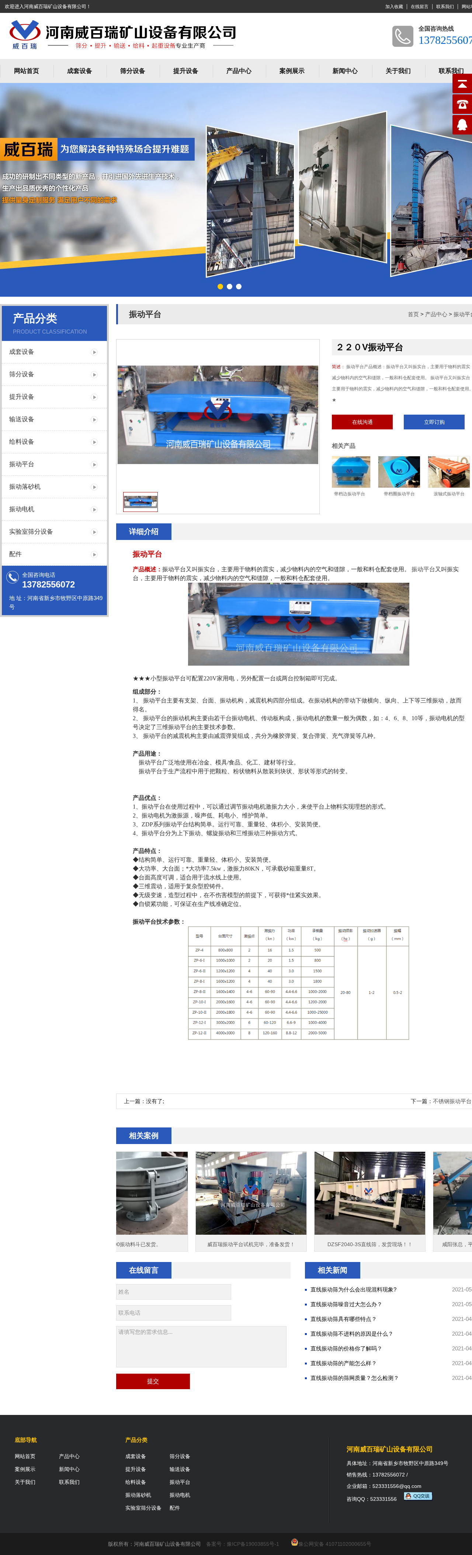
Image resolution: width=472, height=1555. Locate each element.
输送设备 (21, 419)
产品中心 (238, 70)
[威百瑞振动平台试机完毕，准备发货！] (197, 1233)
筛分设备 (132, 70)
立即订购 (434, 422)
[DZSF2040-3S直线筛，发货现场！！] (315, 1233)
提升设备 (185, 70)
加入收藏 (394, 6)
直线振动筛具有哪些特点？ (343, 1319)
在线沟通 (362, 422)
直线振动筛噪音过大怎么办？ (346, 1304)
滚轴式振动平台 (413, 493)
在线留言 (419, 6)
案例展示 (292, 70)
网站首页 (26, 70)
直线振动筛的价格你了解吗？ (346, 1348)
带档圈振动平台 (363, 493)
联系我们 (445, 6)
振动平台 (21, 464)
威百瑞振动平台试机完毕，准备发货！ (197, 1244)
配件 (15, 554)
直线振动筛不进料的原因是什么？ (351, 1334)
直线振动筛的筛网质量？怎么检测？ (354, 1378)
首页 (413, 314)
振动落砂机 (25, 486)
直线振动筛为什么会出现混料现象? (353, 1289)
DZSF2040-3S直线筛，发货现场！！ (315, 1244)
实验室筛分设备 (31, 531)
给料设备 (21, 441)
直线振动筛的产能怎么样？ (343, 1363)
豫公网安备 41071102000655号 (334, 1544)
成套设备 (79, 70)
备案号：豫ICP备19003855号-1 (242, 1544)
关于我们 (398, 70)
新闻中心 (345, 70)
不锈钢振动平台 (452, 1101)
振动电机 (21, 509)
